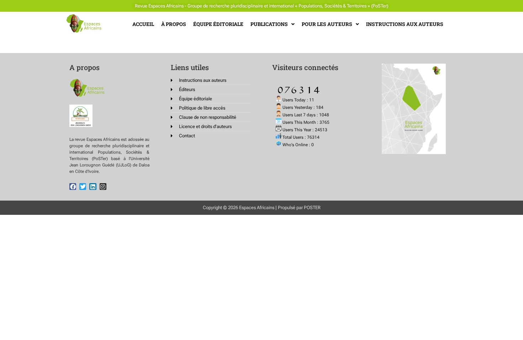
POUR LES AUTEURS (327, 24)
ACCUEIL (143, 24)
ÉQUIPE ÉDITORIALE (218, 24)
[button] (272, 24)
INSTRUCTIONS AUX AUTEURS (404, 24)
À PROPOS (173, 24)
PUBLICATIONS (269, 24)
